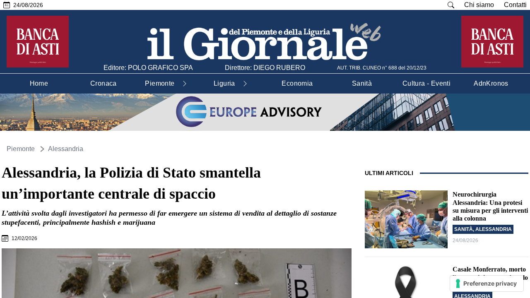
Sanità (463, 229)
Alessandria (65, 148)
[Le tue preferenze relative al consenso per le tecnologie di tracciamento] (486, 283)
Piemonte (21, 148)
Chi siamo (479, 4)
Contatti (515, 4)
